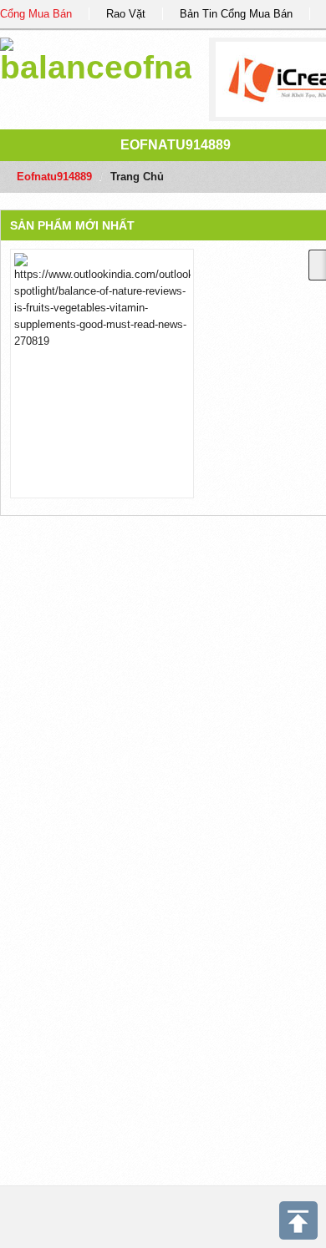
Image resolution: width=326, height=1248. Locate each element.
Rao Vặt (125, 14)
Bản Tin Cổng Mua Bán (236, 14)
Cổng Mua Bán (36, 14)
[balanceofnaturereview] (95, 58)
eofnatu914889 (175, 145)
